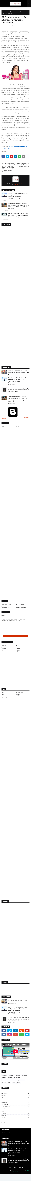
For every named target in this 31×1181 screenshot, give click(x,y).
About (17, 426)
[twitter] (9, 1030)
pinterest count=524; (6, 607)
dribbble (18, 648)
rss (2, 650)
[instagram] (9, 1034)
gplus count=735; (5, 606)
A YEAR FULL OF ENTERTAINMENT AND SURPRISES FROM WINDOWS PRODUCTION (18, 371)
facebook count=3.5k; (6, 604)
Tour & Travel (4, 697)
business (18, 1075)
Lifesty (17, 1080)
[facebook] (4, 1030)
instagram (4, 651)
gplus (3, 647)
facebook (4, 645)
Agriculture (4, 1075)
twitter (17, 645)
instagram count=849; (21, 607)
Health (3, 694)
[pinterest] (27, 1030)
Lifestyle (7, 11)
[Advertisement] (15, 279)
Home (4, 11)
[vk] (4, 1034)
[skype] (27, 1034)
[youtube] (15, 1034)
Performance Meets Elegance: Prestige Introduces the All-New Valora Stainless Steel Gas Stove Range (18, 215)
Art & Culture (11, 1075)
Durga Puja (24, 1075)
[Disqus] (15, 345)
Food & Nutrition (19, 692)
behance (18, 650)
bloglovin (4, 648)
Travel (18, 1082)
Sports (13, 1082)
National (4, 1082)
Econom (4, 1077)
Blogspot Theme (14, 1170)
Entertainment (5, 695)
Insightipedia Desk (7, 25)
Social (17, 695)
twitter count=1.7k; (20, 604)
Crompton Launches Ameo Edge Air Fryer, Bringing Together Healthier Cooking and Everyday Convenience (18, 389)
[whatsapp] (21, 1034)
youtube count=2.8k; (20, 606)
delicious (18, 651)
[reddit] (21, 1030)
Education (4, 692)
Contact (3, 427)
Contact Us (20, 1167)
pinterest (18, 647)
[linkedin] (15, 1030)
